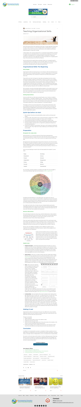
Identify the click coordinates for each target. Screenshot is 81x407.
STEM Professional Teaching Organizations (40, 387)
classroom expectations (28, 356)
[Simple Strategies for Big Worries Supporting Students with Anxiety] (55, 381)
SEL (49, 354)
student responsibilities (27, 358)
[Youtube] (77, 0)
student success (35, 356)
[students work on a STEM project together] (40, 381)
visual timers (44, 360)
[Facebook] (71, 0)
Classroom (25, 354)
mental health (35, 354)
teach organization (36, 358)
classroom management (44, 354)
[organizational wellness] (25, 381)
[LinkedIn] (43, 405)
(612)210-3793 (59, 400)
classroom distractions (36, 360)
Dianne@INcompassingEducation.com (65, 402)
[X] (73, 0)
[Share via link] (30, 367)
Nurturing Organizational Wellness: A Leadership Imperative (25, 387)
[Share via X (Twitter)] (25, 367)
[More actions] (57, 28)
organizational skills (51, 356)
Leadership (31, 364)
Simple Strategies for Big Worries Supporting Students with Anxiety (55, 387)
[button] (39, 4)
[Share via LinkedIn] (28, 367)
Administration (25, 364)
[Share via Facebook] (23, 367)
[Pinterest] (76, 0)
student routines (50, 360)
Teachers (30, 354)
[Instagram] (72, 0)
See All (61, 375)
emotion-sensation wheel (45, 358)
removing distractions (27, 360)
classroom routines (43, 356)
